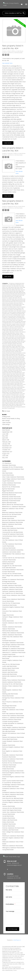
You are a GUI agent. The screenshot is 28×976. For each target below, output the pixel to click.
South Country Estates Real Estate (12, 781)
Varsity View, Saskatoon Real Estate (17, 396)
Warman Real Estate (16, 400)
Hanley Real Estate (15, 334)
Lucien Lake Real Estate (7, 350)
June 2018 (5, 434)
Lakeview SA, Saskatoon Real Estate (9, 345)
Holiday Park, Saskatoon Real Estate (9, 338)
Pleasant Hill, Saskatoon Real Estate (13, 737)
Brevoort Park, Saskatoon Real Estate (13, 520)
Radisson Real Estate (20, 374)
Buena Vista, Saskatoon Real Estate (13, 528)
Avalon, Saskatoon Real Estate (11, 483)
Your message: (10, 911)
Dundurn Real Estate (21, 318)
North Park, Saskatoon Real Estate (15, 363)
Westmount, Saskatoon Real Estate (13, 836)
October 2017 (6, 450)
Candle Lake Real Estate (17, 305)
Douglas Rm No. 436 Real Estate (8, 317)
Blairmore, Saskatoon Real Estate (12, 512)
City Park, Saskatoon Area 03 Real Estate (13, 309)
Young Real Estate (11, 408)
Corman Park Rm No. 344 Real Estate (12, 314)
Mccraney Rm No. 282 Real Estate (18, 355)
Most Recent (6, 430)
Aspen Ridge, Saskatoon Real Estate (13, 479)
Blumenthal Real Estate (9, 516)
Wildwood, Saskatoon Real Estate (9, 406)
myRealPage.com (17, 940)
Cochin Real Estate (18, 311)
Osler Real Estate (7, 725)
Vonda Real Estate (15, 397)
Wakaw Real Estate (20, 399)
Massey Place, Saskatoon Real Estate (12, 354)
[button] (7, 869)
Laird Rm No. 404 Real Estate (15, 52)
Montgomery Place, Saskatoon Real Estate (15, 359)
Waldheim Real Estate (6, 400)
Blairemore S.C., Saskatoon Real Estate (10, 297)
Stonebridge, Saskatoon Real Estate (9, 387)
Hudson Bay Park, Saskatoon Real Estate (15, 339)
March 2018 (5, 440)
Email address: (10, 904)
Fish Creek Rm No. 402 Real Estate (14, 326)
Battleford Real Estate (16, 290)
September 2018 (7, 432)
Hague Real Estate (11, 333)
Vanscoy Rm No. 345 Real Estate (12, 395)
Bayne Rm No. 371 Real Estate (11, 487)
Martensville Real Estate (7, 353)
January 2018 (6, 444)
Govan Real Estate (15, 329)
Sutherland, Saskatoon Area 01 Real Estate (13, 388)
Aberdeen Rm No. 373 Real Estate (9, 284)
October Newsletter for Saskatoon (13, 367)
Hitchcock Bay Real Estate (19, 337)
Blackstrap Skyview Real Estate (11, 499)
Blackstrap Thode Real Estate (13, 295)
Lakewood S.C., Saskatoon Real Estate (13, 652)
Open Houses (6, 422)
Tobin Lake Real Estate (11, 391)
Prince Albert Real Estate (17, 372)
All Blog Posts (6, 416)
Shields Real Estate (6, 381)
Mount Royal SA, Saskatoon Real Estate (10, 360)
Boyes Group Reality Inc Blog (11, 418)
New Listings (6, 420)
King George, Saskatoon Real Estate (10, 342)
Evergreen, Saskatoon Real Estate (18, 324)
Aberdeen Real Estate (19, 283)
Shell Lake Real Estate (19, 380)
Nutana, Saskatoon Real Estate (11, 366)
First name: (9, 890)
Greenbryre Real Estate (13, 330)
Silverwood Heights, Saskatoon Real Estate (10, 384)
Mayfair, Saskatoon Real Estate (11, 682)
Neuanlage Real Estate (9, 706)
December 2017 (7, 446)
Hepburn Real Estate (9, 337)
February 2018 (6, 442)
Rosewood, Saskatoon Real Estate (12, 759)
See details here (7, 63)
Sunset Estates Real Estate (10, 786)
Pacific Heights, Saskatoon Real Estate (13, 368)
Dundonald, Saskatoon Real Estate (9, 318)
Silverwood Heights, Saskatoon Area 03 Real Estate (12, 383)
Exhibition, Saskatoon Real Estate (9, 325)
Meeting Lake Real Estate (17, 358)
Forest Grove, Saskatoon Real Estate (13, 599)
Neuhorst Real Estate (9, 362)
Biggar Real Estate (7, 491)
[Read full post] (14, 31)
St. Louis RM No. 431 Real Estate (16, 385)
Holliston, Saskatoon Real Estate (12, 635)
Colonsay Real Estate (8, 548)
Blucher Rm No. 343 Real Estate (11, 300)
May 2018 (5, 436)
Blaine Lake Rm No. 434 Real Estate (14, 296)
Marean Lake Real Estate (16, 351)
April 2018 (5, 438)
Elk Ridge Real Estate (7, 322)
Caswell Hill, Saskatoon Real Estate (12, 534)
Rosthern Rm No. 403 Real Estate (12, 763)
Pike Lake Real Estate (17, 370)
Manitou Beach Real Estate (17, 350)
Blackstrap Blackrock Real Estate (12, 292)
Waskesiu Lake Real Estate (18, 401)
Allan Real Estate (15, 286)
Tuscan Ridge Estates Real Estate (15, 392)
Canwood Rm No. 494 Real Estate (9, 307)
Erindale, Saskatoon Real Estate (11, 585)
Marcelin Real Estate (6, 351)
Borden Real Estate (9, 301)
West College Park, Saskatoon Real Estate (10, 403)
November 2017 (7, 448)
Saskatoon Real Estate (9, 380)
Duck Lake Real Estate (20, 317)
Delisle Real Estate (20, 316)
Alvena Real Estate (8, 475)
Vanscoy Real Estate (8, 806)
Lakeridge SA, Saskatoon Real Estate (14, 343)
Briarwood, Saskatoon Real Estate (12, 303)
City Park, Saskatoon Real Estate (12, 544)
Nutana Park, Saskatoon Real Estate (13, 715)
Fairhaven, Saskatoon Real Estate (12, 591)
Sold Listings (6, 424)
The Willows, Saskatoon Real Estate (13, 794)
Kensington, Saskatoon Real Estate (18, 341)
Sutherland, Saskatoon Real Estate (9, 389)
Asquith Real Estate (16, 288)
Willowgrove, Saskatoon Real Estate (13, 848)
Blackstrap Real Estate (9, 495)
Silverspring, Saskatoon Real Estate (17, 381)
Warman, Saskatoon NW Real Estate (13, 828)
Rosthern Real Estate (9, 379)
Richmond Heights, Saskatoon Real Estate (10, 375)
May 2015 (5, 458)
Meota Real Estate (8, 696)
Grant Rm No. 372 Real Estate (11, 603)
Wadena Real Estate (8, 818)
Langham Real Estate (16, 346)
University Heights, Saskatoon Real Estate (10, 393)
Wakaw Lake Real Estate (10, 399)
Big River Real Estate (14, 291)
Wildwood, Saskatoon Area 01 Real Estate (13, 405)
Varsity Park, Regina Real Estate (11, 810)
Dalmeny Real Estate (11, 316)
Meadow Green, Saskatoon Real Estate (10, 357)
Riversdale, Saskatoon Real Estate (12, 755)
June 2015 (5, 456)
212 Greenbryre (12, 283)
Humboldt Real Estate (6, 341)
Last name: (9, 897)
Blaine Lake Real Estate (9, 503)
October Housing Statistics (10, 721)
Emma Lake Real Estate (16, 322)
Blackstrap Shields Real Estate (11, 293)
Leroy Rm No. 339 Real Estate (17, 349)
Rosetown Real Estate (9, 378)
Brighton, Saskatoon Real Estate (12, 524)
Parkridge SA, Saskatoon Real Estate (13, 729)
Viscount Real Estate (6, 397)
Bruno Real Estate (15, 304)
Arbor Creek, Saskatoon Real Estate (12, 287)
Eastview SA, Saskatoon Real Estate (19, 321)
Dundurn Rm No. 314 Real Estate (8, 320)
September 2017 (7, 452)
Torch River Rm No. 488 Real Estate (12, 798)
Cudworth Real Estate (9, 560)
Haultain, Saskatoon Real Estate (12, 627)
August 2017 (5, 454)
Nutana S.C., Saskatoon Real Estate (13, 717)
